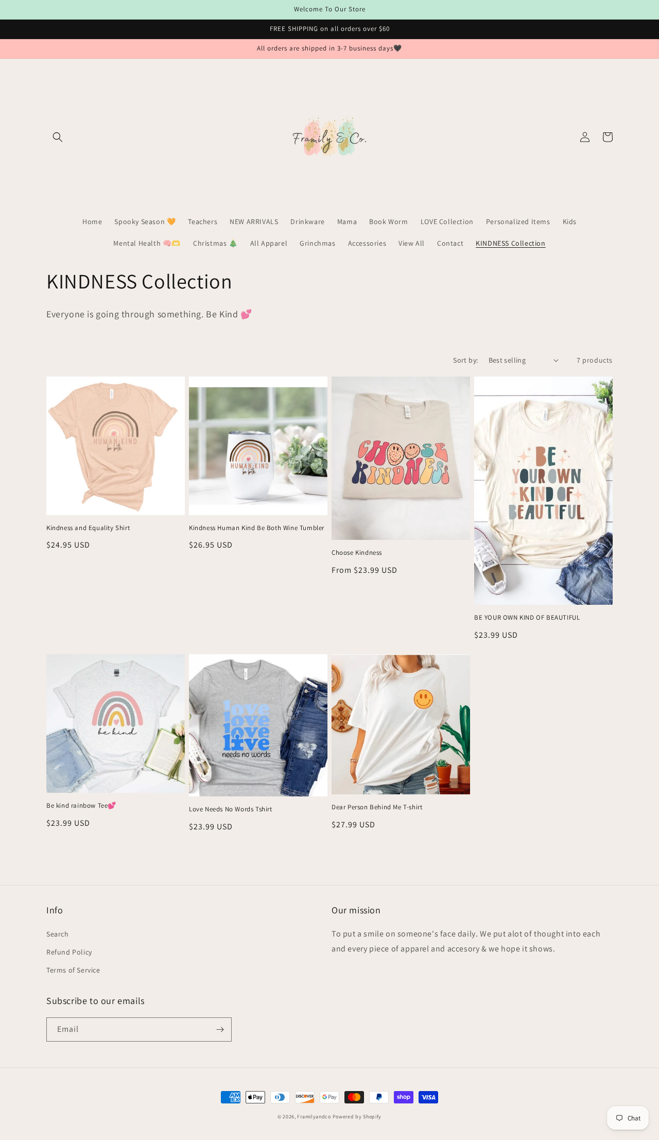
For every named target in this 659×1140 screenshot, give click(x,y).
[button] (57, 137)
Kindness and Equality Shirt (88, 528)
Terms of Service (73, 970)
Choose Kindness (357, 553)
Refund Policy (69, 952)
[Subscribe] (220, 1029)
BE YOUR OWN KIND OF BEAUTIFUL (527, 618)
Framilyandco (314, 1116)
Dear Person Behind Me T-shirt (377, 807)
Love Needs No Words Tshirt (230, 809)
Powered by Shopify (357, 1116)
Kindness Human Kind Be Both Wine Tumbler (256, 528)
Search (57, 934)
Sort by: (465, 360)
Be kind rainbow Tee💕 (81, 806)
